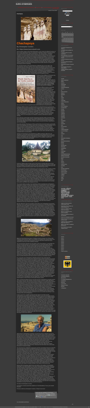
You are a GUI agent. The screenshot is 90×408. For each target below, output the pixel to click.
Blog (62, 96)
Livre (62, 135)
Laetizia (62, 221)
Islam (62, 125)
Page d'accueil (39, 7)
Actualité (62, 78)
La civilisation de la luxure (69, 217)
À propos (67, 20)
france (63, 193)
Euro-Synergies (24, 4)
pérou (37, 395)
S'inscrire (67, 12)
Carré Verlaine (63, 283)
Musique (62, 142)
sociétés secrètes (64, 164)
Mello (62, 211)
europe (63, 188)
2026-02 (62, 245)
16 (62, 38)
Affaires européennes (64, 80)
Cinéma (62, 97)
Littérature (63, 133)
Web (62, 180)
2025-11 (62, 249)
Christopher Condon (26, 46)
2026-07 (62, 238)
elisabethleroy (63, 280)
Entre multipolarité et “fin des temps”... (67, 55)
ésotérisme (63, 113)
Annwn (62, 208)
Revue (62, 158)
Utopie (62, 177)
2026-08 (62, 236)
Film (62, 119)
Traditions (62, 174)
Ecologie (62, 109)
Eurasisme (63, 116)
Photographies (63, 148)
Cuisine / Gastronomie (65, 101)
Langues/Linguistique (64, 129)
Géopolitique (63, 120)
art (61, 90)
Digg (40, 396)
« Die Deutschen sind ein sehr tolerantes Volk (26, 7)
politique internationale (65, 191)
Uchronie (62, 175)
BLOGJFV (62, 286)
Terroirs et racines (64, 171)
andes (46, 395)
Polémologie (63, 151)
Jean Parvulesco (64, 126)
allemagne (70, 195)
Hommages (63, 123)
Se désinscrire (68, 13)
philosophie (64, 196)
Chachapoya (25, 43)
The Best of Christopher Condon (24, 383)
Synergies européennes (65, 168)
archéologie (45, 392)
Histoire (62, 122)
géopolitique (65, 194)
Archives (62, 88)
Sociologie (63, 165)
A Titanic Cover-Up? (40, 388)
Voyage (62, 178)
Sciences (62, 162)
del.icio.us (52, 395)
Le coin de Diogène (64, 130)
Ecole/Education (64, 107)
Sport (62, 167)
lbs (61, 227)
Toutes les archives (64, 251)
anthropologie (63, 84)
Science (62, 161)
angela (62, 203)
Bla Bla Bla (63, 282)
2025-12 (62, 248)
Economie (63, 110)
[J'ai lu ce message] (88, 406)
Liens (62, 132)
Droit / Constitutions (64, 106)
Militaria (62, 139)
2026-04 (62, 242)
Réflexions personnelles (65, 155)
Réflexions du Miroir (64, 285)
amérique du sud (41, 395)
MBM (62, 224)
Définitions (63, 104)
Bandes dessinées (64, 91)
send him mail (30, 385)
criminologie (63, 100)
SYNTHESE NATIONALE (65, 276)
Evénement (63, 117)
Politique (62, 152)
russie (68, 193)
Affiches (62, 81)
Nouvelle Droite (63, 145)
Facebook (44, 396)
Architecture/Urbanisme (65, 87)
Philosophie (63, 146)
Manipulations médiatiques (65, 138)
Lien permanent (50, 392)
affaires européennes (66, 189)
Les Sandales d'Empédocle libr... (66, 279)
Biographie (63, 94)
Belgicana (63, 93)
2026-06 (62, 239)
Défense (62, 103)
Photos (62, 149)
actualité (63, 195)
